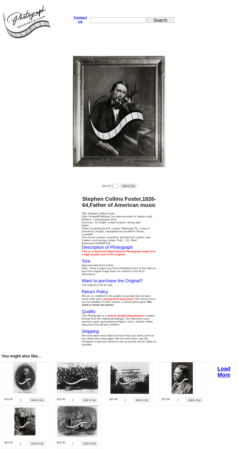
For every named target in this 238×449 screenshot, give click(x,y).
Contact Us (80, 20)
